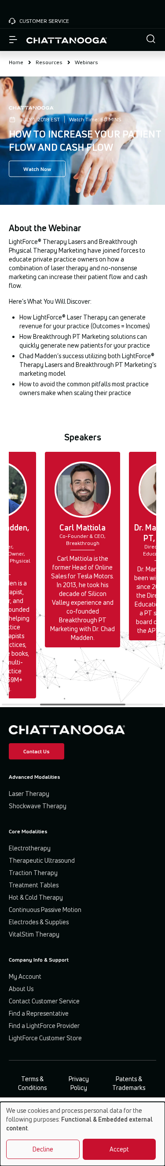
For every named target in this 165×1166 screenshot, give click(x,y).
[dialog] (82, 1134)
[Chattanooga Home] (66, 40)
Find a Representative (39, 1013)
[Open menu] (13, 40)
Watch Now (37, 169)
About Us (21, 988)
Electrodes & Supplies (39, 922)
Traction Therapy (33, 872)
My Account (25, 976)
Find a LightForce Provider (44, 1025)
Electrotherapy (30, 848)
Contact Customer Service (44, 1001)
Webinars (86, 62)
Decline (43, 1149)
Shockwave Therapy (37, 806)
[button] (151, 40)
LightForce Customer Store (45, 1038)
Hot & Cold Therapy (36, 897)
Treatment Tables (34, 885)
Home (16, 62)
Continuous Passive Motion (45, 909)
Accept (119, 1149)
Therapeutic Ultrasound (42, 860)
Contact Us (36, 751)
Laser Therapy (29, 793)
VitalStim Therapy (34, 934)
